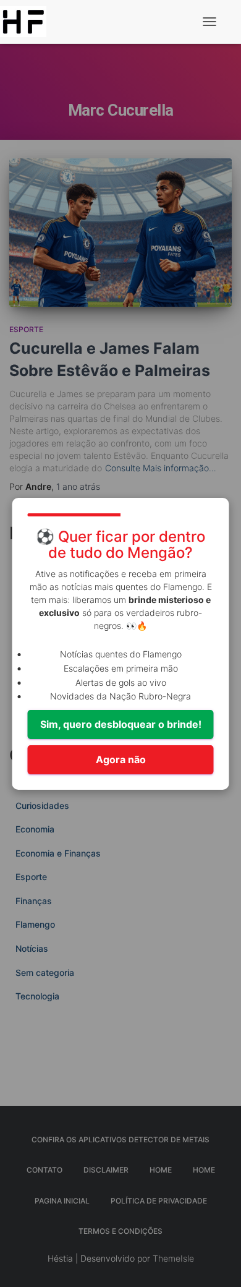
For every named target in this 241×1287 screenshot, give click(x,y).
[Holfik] (28, 21)
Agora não (121, 759)
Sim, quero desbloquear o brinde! (120, 724)
